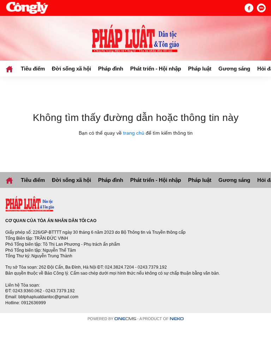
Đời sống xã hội (71, 69)
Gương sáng (234, 69)
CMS (125, 319)
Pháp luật (199, 69)
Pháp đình (110, 69)
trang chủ (133, 133)
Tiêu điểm (33, 69)
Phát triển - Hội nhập (155, 69)
